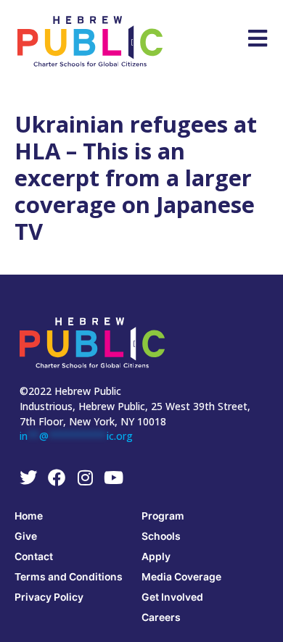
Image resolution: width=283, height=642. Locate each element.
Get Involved (172, 597)
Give (26, 536)
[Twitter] (28, 477)
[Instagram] (85, 477)
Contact (34, 556)
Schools (161, 536)
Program (163, 515)
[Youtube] (113, 477)
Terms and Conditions (69, 576)
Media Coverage (181, 576)
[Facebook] (56, 477)
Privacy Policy (49, 597)
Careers (161, 617)
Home (29, 515)
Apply (156, 556)
